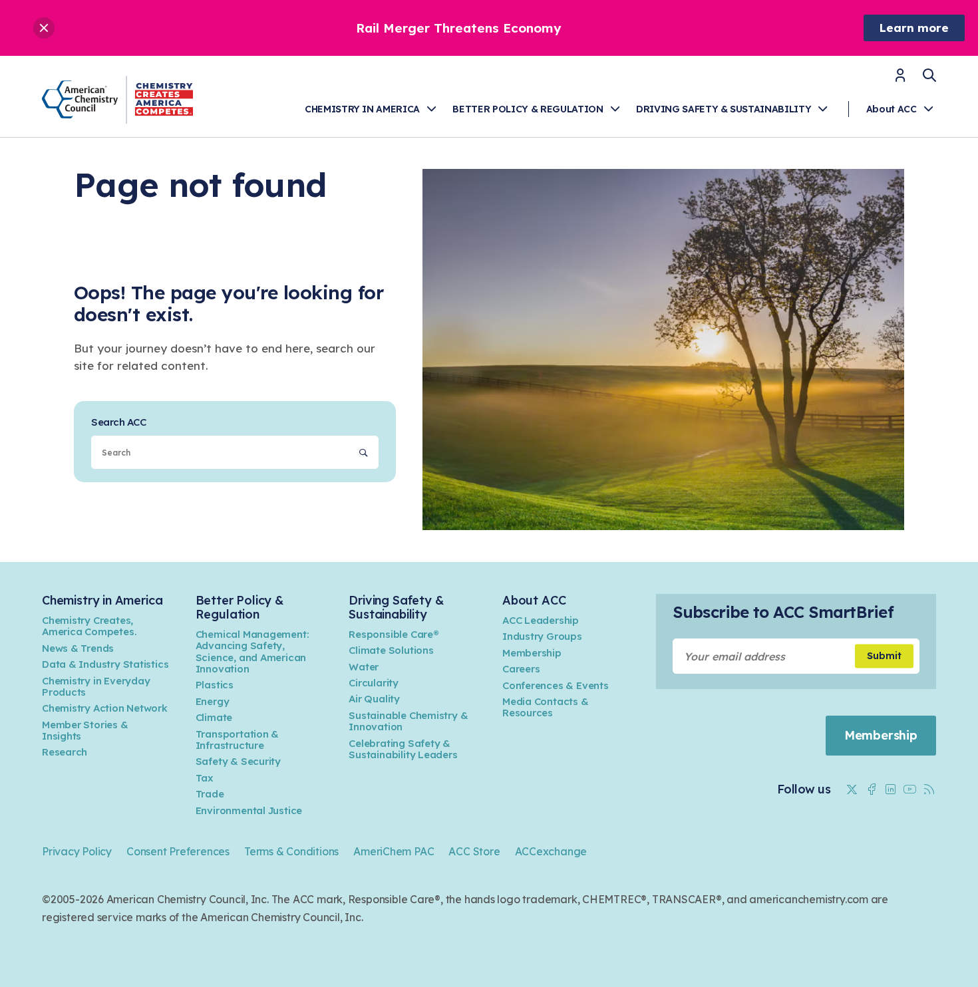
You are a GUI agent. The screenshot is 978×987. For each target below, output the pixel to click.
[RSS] (929, 789)
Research (64, 752)
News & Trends (78, 648)
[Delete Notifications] (44, 28)
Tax (205, 778)
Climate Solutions (391, 650)
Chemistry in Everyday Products (96, 686)
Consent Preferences (178, 851)
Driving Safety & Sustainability (723, 109)
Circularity (374, 682)
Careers (521, 668)
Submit (884, 656)
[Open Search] (929, 75)
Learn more (914, 28)
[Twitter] (852, 789)
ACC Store (474, 851)
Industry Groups (542, 636)
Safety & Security (238, 761)
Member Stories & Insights (85, 730)
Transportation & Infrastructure (237, 740)
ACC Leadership (540, 620)
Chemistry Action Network (105, 708)
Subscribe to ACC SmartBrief (783, 612)
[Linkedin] (890, 789)
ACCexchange (551, 851)
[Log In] (900, 79)
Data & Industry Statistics (105, 664)
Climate (214, 717)
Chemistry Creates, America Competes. (89, 626)
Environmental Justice (249, 810)
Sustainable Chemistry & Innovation (408, 721)
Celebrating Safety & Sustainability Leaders (403, 749)
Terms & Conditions (291, 851)
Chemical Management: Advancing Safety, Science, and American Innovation (252, 651)
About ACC (891, 109)
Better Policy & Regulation (527, 109)
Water (364, 666)
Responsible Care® (393, 634)
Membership (532, 652)
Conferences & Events (555, 685)
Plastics (215, 684)
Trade (210, 793)
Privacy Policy (77, 851)
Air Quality (374, 698)
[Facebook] (871, 789)
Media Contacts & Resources (545, 707)
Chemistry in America (362, 109)
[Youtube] (910, 789)
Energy (213, 701)
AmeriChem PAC (393, 851)
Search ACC (118, 422)
